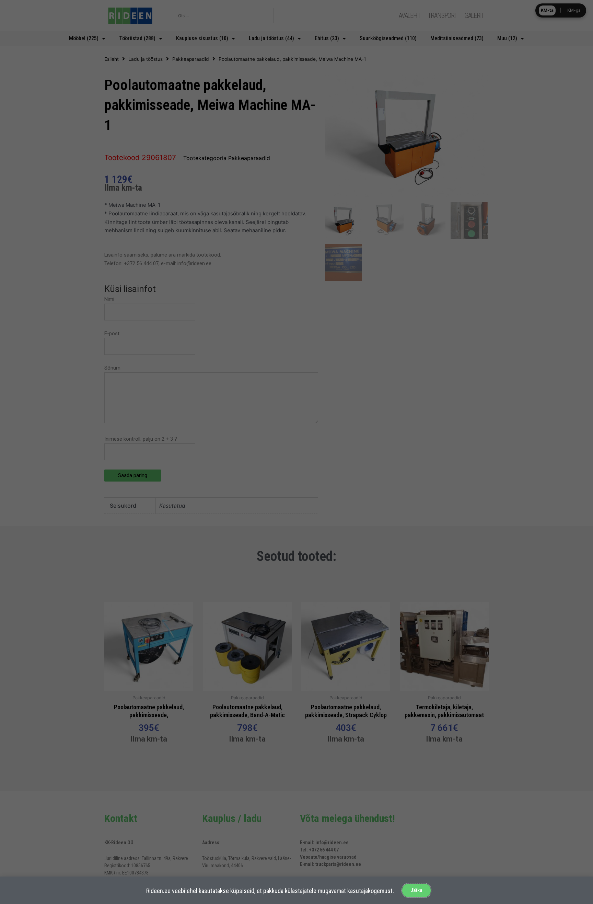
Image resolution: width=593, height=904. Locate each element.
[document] (296, 452)
